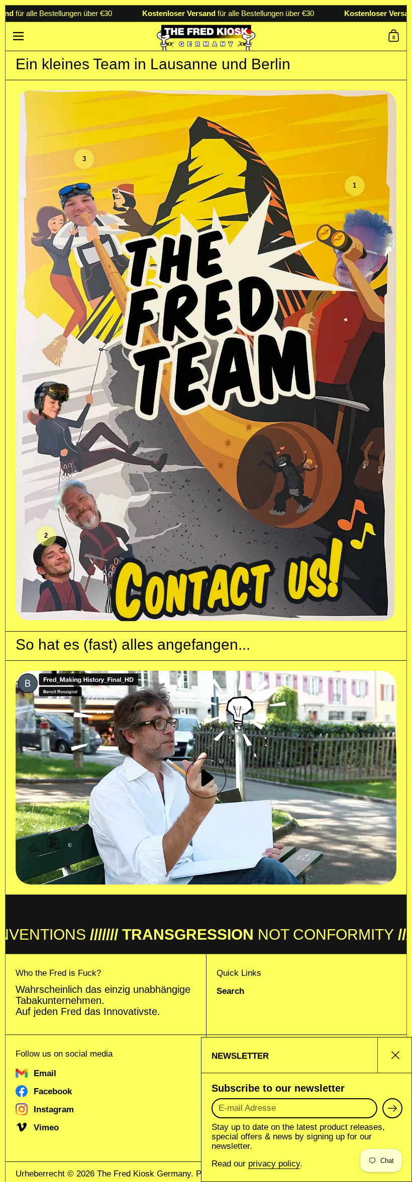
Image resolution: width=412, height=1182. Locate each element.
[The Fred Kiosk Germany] (206, 36)
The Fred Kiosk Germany (144, 1173)
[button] (394, 36)
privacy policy (274, 1163)
